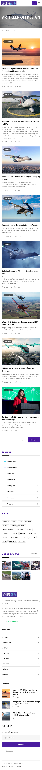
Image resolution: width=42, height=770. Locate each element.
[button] (39, 3)
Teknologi (32, 537)
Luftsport (14, 533)
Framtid (13, 525)
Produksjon (32, 533)
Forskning (28, 522)
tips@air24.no (13, 621)
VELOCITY (21, 763)
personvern (12, 766)
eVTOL (20, 522)
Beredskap (6, 522)
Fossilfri (5, 525)
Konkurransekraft (8, 529)
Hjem (3, 30)
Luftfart (29, 529)
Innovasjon (21, 525)
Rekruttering (14, 537)
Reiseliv (5, 537)
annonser (4, 766)
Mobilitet (23, 533)
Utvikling (22, 541)
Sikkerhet (23, 537)
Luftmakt (5, 533)
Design (14, 522)
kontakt (19, 766)
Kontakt (34, 3)
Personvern (9, 751)
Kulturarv (20, 529)
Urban (5, 541)
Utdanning (12, 541)
